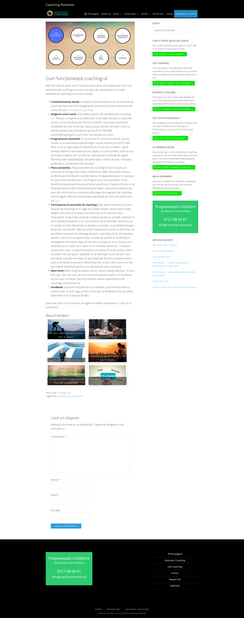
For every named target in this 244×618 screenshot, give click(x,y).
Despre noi (106, 14)
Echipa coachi (130, 14)
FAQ (117, 303)
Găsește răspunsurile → (167, 193)
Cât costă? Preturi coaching (164, 244)
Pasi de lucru (158, 14)
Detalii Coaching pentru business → (174, 109)
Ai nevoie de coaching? (81, 110)
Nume (55, 479)
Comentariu (59, 436)
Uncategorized (64, 392)
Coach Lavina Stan (160, 281)
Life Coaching (175, 566)
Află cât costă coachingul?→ (170, 138)
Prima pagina (93, 14)
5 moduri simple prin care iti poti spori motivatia (174, 287)
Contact (169, 14)
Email (55, 495)
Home (98, 609)
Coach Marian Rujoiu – (162, 256)
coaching (62, 396)
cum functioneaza (75, 396)
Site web (55, 510)
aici (53, 118)
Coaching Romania (60, 5)
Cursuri (175, 573)
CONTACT (175, 585)
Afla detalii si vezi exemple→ (170, 54)
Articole (144, 14)
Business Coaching (175, 560)
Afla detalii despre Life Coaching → (173, 83)
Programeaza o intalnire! (185, 14)
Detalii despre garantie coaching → (174, 167)
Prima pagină (175, 553)
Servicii (116, 14)
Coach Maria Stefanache (163, 250)
